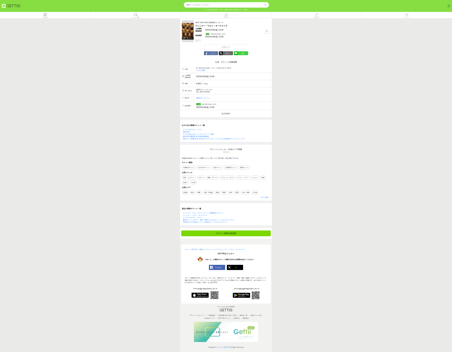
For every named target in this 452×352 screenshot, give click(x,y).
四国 (237, 192)
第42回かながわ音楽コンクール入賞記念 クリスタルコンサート (205, 222)
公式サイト (226, 47)
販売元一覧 (243, 315)
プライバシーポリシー (197, 315)
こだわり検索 (264, 197)
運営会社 (246, 318)
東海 (217, 192)
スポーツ (201, 177)
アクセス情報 (200, 70)
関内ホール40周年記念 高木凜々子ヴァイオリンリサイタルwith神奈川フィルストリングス (213, 139)
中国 (230, 192)
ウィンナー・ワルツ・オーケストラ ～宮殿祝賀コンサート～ (204, 213)
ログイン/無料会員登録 (226, 233)
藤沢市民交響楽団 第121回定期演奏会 (196, 136)
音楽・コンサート (188, 177)
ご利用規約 (211, 315)
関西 (224, 192)
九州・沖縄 (245, 192)
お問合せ (237, 318)
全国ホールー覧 (255, 315)
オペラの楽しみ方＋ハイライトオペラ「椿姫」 (199, 134)
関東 (199, 192)
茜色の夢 (186, 132)
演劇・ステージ (212, 177)
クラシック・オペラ (227, 177)
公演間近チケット (230, 167)
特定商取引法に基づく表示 (227, 315)
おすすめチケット (203, 167)
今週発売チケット (188, 167)
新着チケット (244, 167)
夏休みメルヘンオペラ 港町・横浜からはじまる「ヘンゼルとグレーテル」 (209, 220)
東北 (192, 192)
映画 (263, 177)
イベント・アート (243, 177)
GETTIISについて (224, 318)
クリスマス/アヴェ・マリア (192, 129)
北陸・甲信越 (208, 192)
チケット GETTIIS (223, 347)
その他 (193, 182)
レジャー (255, 177)
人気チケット (217, 167)
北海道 (185, 192)
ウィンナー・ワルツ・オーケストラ (195, 215)
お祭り (185, 182)
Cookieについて (209, 318)
